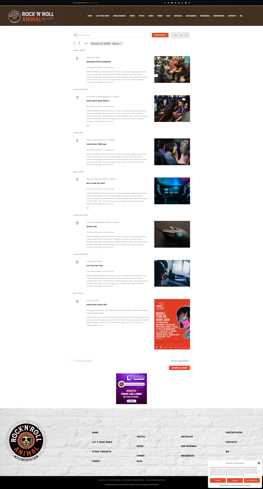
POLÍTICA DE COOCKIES (114, 480)
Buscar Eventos (160, 35)
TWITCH (141, 436)
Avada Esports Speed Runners (98, 101)
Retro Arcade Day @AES (96, 183)
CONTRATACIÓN (234, 432)
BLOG (139, 461)
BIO (227, 451)
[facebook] (165, 3)
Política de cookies (224, 485)
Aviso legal (248, 485)
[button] (259, 463)
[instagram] (175, 3)
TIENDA (141, 455)
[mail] (189, 3)
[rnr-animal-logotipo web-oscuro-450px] (26, 418)
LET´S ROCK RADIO (102, 442)
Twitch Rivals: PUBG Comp (96, 144)
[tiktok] (182, 3)
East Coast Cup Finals (95, 265)
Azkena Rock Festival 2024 (97, 304)
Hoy (85, 43)
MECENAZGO (187, 455)
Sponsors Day (92, 226)
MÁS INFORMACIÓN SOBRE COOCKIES (133, 480)
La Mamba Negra (153, 484)
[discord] (186, 3)
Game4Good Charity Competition (99, 61)
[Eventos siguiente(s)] (79, 43)
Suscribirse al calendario (179, 368)
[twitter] (168, 3)
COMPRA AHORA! (93, 2)
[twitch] (179, 3)
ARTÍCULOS (187, 436)
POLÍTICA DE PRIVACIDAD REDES (155, 480)
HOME (95, 432)
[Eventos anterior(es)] (75, 43)
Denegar (235, 480)
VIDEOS (96, 461)
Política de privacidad (237, 485)
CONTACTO (231, 442)
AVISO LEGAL (102, 480)
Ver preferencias (251, 480)
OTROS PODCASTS (101, 451)
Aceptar (218, 480)
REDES (140, 446)
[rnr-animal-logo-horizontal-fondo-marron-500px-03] (31, 9)
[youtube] (172, 3)
